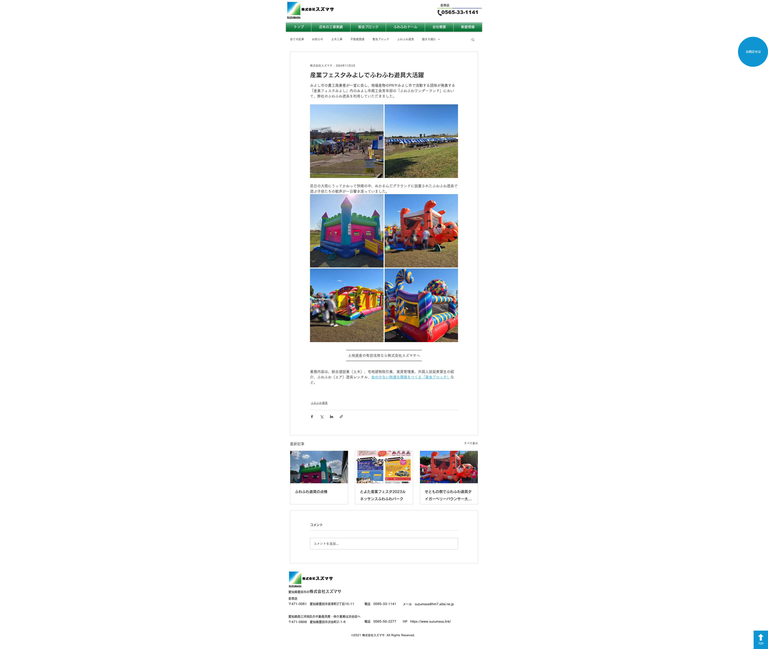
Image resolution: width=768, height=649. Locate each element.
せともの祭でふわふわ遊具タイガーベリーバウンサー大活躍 (448, 496)
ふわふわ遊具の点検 (311, 491)
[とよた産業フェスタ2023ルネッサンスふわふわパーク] (384, 467)
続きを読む (429, 39)
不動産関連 (357, 39)
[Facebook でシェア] (312, 416)
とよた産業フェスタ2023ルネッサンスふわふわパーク (383, 495)
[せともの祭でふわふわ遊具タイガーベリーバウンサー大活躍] (449, 467)
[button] (473, 39)
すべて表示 (471, 443)
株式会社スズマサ (314, 591)
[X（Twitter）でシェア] (322, 416)
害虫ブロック (380, 39)
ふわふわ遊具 (405, 39)
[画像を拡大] (347, 141)
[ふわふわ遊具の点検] (319, 467)
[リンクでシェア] (341, 416)
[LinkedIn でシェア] (331, 416)
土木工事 (336, 39)
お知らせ (317, 39)
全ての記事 (297, 39)
